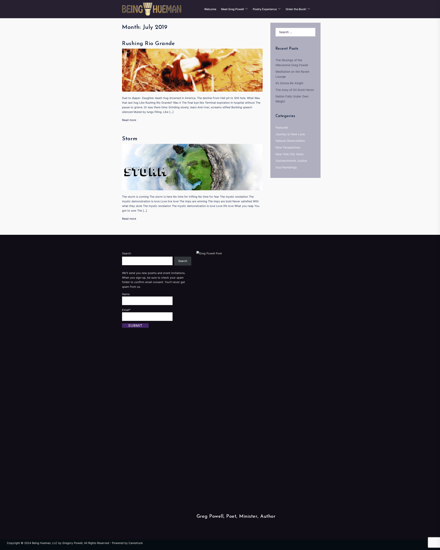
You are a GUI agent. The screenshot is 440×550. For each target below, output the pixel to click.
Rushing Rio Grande (148, 43)
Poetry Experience (265, 9)
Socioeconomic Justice (291, 160)
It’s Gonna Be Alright (289, 83)
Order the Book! (296, 9)
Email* (126, 310)
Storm (130, 139)
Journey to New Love (290, 134)
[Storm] (192, 167)
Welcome (210, 9)
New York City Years (290, 154)
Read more (129, 120)
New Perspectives (288, 147)
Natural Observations (290, 140)
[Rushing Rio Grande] (192, 70)
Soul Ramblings (286, 167)
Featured (282, 127)
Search (126, 253)
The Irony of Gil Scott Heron (295, 90)
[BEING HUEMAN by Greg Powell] (151, 9)
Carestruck (136, 543)
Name (126, 294)
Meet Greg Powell (232, 9)
